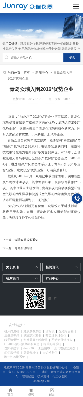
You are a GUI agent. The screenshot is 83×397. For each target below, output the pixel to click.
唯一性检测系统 (14, 356)
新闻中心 (41, 72)
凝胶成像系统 (32, 331)
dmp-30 (28, 348)
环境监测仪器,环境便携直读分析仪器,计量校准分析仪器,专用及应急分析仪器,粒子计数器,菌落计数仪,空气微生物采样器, (41, 49)
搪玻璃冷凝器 (32, 335)
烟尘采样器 (11, 352)
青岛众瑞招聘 (23, 248)
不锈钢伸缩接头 (62, 339)
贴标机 (50, 331)
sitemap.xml (41, 381)
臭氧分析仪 (30, 352)
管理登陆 (28, 376)
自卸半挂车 (11, 348)
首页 (27, 72)
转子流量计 (11, 339)
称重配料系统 (52, 344)
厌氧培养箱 (11, 335)
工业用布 (44, 348)
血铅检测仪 (50, 352)
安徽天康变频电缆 (35, 339)
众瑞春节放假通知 (26, 239)
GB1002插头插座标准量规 (21, 344)
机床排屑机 (11, 331)
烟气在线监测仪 (64, 348)
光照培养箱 (66, 331)
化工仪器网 (59, 376)
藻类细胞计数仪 (56, 335)
